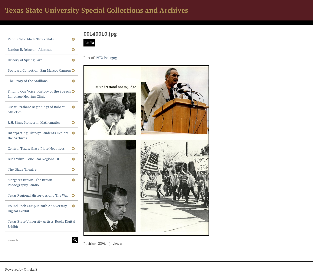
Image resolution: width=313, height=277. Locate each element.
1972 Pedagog (106, 57)
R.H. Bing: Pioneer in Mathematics (34, 122)
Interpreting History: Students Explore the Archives (38, 135)
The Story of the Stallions (27, 80)
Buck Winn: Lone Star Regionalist (33, 159)
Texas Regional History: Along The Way (38, 195)
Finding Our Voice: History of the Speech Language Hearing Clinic (39, 94)
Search (75, 240)
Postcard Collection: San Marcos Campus (39, 70)
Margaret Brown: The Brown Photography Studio (30, 182)
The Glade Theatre (22, 169)
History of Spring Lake (25, 60)
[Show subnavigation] (73, 39)
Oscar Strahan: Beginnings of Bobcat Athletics (36, 109)
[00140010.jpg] (146, 233)
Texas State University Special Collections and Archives (96, 10)
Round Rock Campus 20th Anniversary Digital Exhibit (37, 208)
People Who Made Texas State (31, 39)
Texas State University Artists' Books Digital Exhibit (41, 224)
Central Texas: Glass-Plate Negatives (36, 148)
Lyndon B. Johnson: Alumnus (30, 49)
